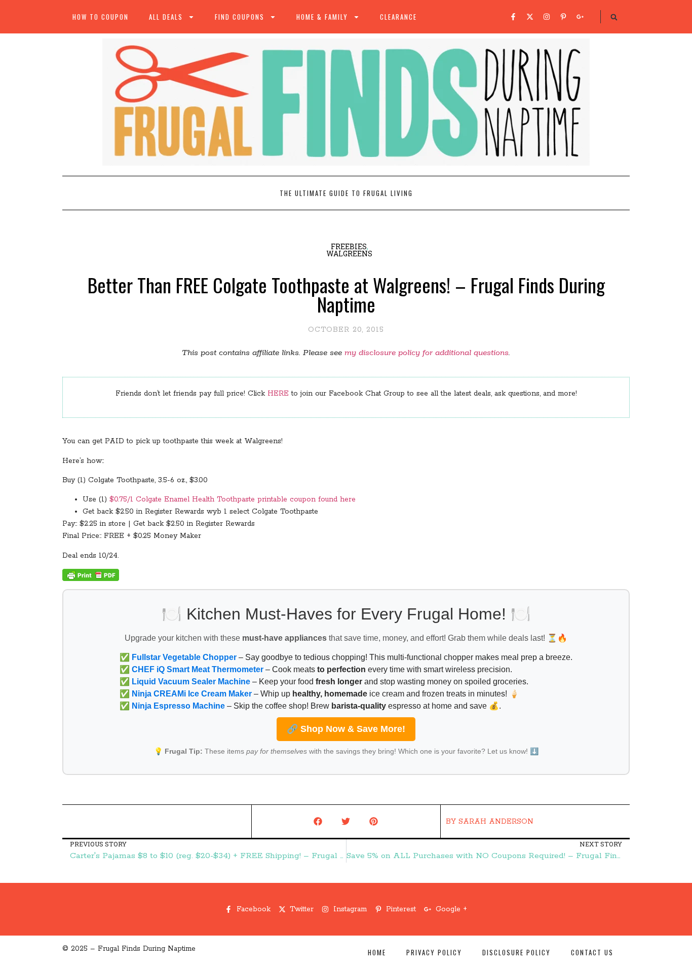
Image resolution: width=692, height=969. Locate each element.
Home (377, 952)
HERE (278, 393)
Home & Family (322, 17)
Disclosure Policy (516, 952)
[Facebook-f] (513, 17)
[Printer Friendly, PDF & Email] (90, 579)
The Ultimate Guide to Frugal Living (346, 193)
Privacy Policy (434, 952)
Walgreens (349, 253)
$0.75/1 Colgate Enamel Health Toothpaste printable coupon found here (232, 499)
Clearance (398, 17)
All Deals (166, 17)
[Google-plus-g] (580, 17)
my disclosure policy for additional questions (426, 352)
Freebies (349, 246)
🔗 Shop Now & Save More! (346, 729)
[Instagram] (547, 17)
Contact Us (592, 952)
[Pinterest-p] (563, 17)
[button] (614, 17)
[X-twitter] (530, 17)
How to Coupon (100, 17)
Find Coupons (239, 17)
